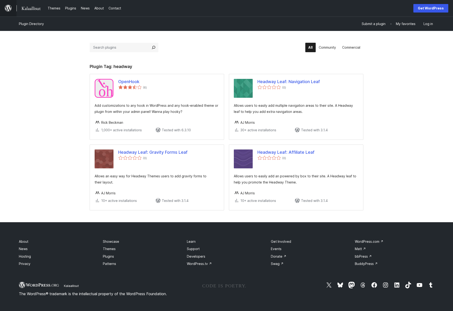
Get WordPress (431, 8)
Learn (191, 241)
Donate (278, 256)
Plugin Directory (31, 24)
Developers (196, 256)
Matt (360, 249)
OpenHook (128, 81)
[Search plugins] (153, 47)
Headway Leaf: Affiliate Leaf (286, 152)
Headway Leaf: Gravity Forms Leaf (153, 152)
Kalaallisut (71, 286)
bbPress (363, 256)
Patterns (109, 264)
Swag (277, 264)
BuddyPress (366, 264)
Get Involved (281, 241)
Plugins (108, 256)
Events (276, 249)
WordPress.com (369, 241)
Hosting (25, 256)
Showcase (111, 241)
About (23, 241)
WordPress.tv (199, 264)
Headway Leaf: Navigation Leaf (288, 81)
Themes (109, 249)
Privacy (24, 264)
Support (193, 249)
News (23, 249)
